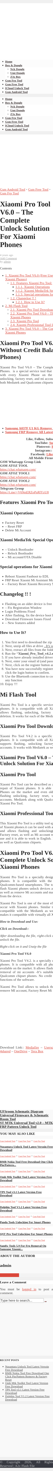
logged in (29, 1289)
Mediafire (32, 1047)
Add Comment (8, 258)
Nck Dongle (17, 69)
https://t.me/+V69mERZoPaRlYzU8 (24, 492)
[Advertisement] (26, 29)
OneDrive (20, 1051)
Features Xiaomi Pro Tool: (31, 283)
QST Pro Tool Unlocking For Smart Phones (26, 1234)
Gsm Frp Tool (13, 80)
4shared (5, 1051)
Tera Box (37, 1051)
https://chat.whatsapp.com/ (18, 469)
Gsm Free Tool (14, 84)
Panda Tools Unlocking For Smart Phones (25, 1222)
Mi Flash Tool (16, 306)
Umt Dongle (17, 73)
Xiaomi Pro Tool (24, 321)
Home (8, 61)
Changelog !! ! (23, 298)
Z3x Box (15, 76)
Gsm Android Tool (16, 92)
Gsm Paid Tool (39, 1217)
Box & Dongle (13, 65)
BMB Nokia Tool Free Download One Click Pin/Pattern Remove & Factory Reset (27, 1376)
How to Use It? (30, 302)
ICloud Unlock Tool (17, 88)
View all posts (9, 1275)
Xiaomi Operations (32, 287)
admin (7, 261)
